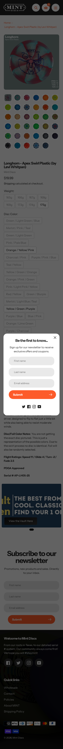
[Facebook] (29, 406)
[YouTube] (39, 406)
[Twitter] (23, 406)
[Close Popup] (55, 337)
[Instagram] (34, 406)
